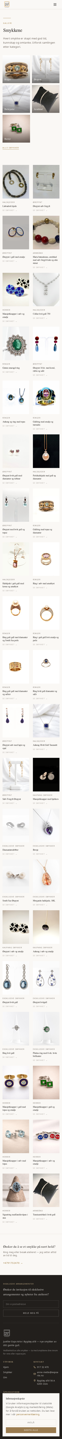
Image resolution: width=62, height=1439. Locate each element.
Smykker (7, 1372)
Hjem (6, 1367)
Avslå (31, 1422)
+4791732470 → (13, 1262)
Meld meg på (31, 1313)
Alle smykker (11, 147)
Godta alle (31, 1430)
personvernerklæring (27, 1414)
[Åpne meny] (55, 4)
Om (5, 1377)
